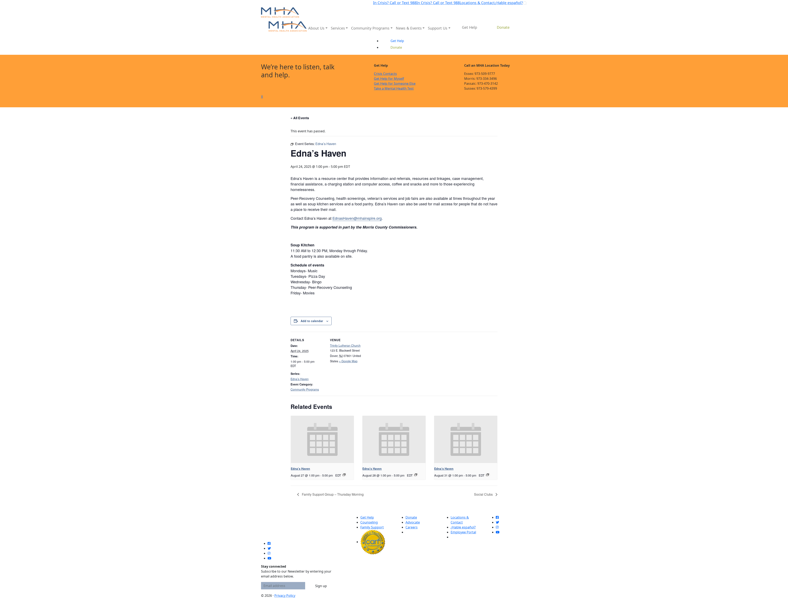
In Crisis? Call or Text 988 (394, 2)
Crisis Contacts (385, 73)
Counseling (369, 522)
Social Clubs (484, 494)
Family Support (372, 527)
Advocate (412, 522)
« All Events (300, 117)
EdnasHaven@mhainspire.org (357, 218)
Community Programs (305, 389)
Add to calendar (312, 321)
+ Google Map (348, 361)
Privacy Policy (284, 595)
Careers (411, 527)
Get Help (367, 517)
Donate (411, 517)
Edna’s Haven (300, 379)
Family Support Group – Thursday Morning (332, 494)
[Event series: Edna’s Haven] (344, 474)
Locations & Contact (477, 2)
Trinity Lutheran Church (345, 345)
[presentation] (322, 439)
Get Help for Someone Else (395, 83)
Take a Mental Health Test (394, 88)
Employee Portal (463, 532)
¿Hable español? (509, 2)
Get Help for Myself (389, 78)
